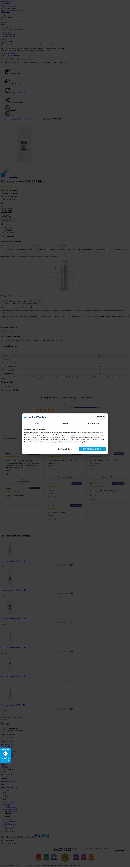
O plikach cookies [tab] (94, 423)
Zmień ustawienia (63, 449)
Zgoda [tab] (36, 423)
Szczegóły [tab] (65, 423)
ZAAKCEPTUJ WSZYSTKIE (92, 449)
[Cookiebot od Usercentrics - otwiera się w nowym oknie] (97, 417)
